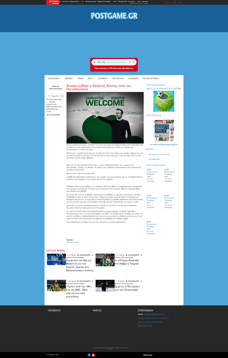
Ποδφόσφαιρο (52, 109)
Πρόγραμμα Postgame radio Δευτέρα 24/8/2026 (168, 203)
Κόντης (52, 102)
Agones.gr (139, 3)
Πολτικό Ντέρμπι (151, 78)
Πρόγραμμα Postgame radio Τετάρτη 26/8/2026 (168, 176)
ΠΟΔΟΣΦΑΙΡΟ (55, 115)
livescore (145, 3)
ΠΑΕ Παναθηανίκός (54, 106)
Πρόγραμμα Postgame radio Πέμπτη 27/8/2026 (151, 176)
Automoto (102, 78)
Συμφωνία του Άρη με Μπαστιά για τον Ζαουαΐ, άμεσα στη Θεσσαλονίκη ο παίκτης (80, 265)
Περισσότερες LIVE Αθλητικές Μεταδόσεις (114, 68)
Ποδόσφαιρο (54, 78)
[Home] (114, 15)
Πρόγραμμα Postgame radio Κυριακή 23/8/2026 (151, 229)
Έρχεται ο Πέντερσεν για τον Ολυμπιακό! (127, 288)
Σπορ (90, 78)
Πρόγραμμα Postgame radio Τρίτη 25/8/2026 (151, 203)
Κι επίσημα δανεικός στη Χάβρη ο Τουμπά (127, 262)
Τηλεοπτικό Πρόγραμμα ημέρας (164, 144)
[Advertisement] (114, 38)
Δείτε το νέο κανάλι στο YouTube (164, 88)
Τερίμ (48, 111)
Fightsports (118, 78)
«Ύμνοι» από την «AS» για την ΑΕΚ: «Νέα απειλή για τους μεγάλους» (78, 291)
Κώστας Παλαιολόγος (56, 87)
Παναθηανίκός (56, 99)
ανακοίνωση (51, 104)
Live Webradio (154, 159)
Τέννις (80, 78)
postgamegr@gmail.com (154, 314)
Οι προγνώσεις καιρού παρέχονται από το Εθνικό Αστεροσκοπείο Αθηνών (110, 348)
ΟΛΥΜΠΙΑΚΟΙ (133, 78)
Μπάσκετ (69, 78)
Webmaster (147, 354)
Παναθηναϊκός (72, 242)
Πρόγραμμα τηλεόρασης (159, 154)
